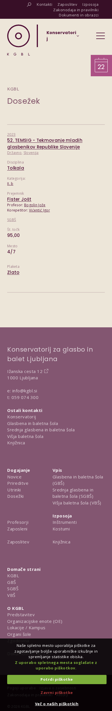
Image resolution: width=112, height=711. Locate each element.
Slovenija (31, 152)
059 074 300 (25, 397)
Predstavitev (21, 614)
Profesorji (17, 522)
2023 (11, 134)
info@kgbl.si (24, 390)
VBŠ (11, 595)
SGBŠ (11, 219)
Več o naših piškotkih (57, 703)
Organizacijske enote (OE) (35, 621)
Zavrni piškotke (56, 692)
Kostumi (61, 529)
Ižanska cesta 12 (25, 371)
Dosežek (23, 101)
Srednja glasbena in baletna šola (41, 429)
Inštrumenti (65, 522)
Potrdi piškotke (56, 679)
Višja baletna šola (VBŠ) (77, 503)
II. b (10, 183)
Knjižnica (16, 442)
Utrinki (14, 490)
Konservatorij (21, 416)
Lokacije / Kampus (26, 627)
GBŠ (11, 582)
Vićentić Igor (39, 210)
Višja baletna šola (25, 436)
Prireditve (17, 483)
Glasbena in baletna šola (32, 423)
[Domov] (18, 40)
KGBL (13, 575)
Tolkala (15, 168)
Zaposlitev (18, 542)
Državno (14, 152)
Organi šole (19, 634)
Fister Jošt (19, 199)
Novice (14, 477)
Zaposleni (17, 529)
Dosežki (15, 496)
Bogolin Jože (35, 205)
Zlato (13, 272)
